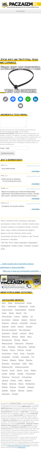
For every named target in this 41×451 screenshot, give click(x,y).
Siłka (31, 363)
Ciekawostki (23, 306)
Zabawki (30, 387)
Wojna (20, 384)
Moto (29, 337)
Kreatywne (6, 333)
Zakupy (13, 390)
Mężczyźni (6, 337)
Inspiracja (23, 242)
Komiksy (29, 326)
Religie (21, 360)
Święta (33, 370)
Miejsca (15, 337)
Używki (13, 380)
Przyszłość (25, 357)
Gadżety (25, 316)
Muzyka (17, 340)
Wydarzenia (30, 384)
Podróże (32, 347)
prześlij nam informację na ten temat (18, 445)
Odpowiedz (36, 171)
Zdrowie (21, 390)
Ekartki (19, 313)
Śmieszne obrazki (22, 367)
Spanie (19, 370)
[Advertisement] (20, 34)
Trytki (20, 246)
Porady (28, 350)
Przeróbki (30, 353)
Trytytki (35, 246)
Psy (32, 357)
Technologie (30, 374)
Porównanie (5, 246)
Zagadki (5, 390)
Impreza (14, 323)
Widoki (4, 384)
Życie (3, 249)
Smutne (5, 370)
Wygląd (4, 387)
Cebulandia (12, 306)
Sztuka (4, 374)
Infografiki (24, 323)
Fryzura (17, 316)
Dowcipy (31, 310)
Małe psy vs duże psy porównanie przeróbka (22, 271)
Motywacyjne (7, 340)
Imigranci (5, 323)
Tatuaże (20, 374)
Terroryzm (15, 377)
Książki (15, 333)
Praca (15, 353)
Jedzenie (5, 326)
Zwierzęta (6, 394)
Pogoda (5, 350)
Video (20, 380)
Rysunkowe (16, 363)
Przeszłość (6, 357)
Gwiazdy (16, 320)
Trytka (14, 246)
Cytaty (32, 306)
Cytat (16, 242)
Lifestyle (23, 333)
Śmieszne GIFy (7, 367)
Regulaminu (22, 447)
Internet (33, 323)
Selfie (24, 363)
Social (12, 370)
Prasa (22, 353)
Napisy (25, 340)
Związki (29, 390)
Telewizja (5, 377)
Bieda (10, 303)
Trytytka (27, 246)
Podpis (2, 148)
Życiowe (15, 394)
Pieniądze (11, 347)
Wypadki (21, 387)
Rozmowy (5, 363)
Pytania (5, 360)
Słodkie (12, 374)
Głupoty (24, 320)
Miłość (22, 337)
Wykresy (13, 387)
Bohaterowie (20, 303)
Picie (3, 347)
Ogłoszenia (19, 343)
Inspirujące (32, 242)
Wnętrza (12, 384)
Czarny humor (7, 310)
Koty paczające (25, 330)
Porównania (6, 353)
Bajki (4, 303)
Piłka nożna (22, 347)
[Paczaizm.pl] (20, 4)
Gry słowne (6, 320)
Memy (31, 333)
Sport (26, 370)
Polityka (20, 350)
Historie (33, 320)
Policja (12, 350)
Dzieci (4, 313)
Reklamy (13, 360)
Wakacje (28, 380)
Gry (31, 316)
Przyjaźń (15, 357)
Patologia (29, 343)
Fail (25, 313)
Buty (3, 306)
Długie (11, 313)
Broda (29, 303)
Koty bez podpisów (9, 330)
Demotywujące (20, 310)
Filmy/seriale (7, 316)
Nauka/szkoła (7, 343)
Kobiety (21, 326)
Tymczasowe (27, 377)
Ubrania (5, 380)
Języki (13, 326)
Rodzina (29, 360)
